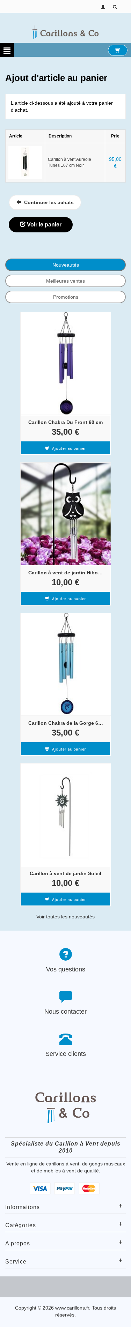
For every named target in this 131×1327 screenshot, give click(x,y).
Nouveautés (65, 265)
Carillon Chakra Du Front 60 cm (65, 422)
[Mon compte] (103, 7)
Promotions (65, 297)
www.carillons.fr (72, 1308)
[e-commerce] (65, 32)
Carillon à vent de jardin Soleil (65, 873)
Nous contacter (65, 1011)
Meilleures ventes (65, 281)
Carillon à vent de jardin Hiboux (66, 572)
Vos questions (65, 969)
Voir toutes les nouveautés (65, 916)
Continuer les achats (47, 202)
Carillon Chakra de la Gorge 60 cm (67, 723)
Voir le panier (43, 225)
